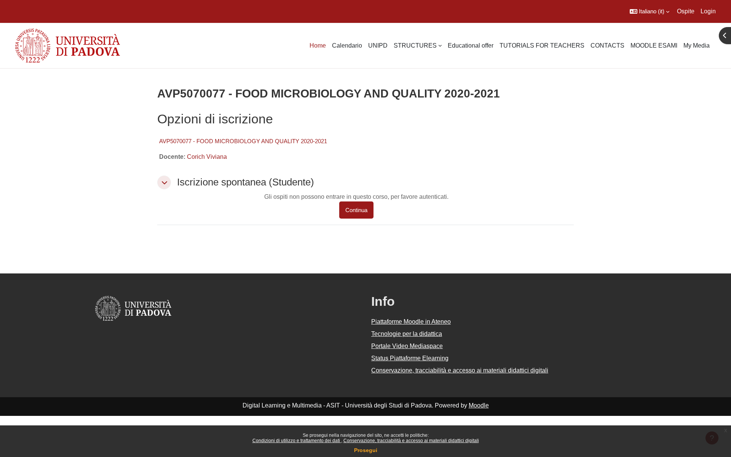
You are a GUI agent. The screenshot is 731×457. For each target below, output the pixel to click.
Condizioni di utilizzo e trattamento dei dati (296, 440)
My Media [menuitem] (696, 45)
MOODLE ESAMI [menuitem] (653, 45)
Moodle (479, 405)
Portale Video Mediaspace (407, 346)
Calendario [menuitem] (347, 45)
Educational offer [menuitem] (470, 45)
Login (708, 11)
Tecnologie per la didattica (406, 334)
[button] (649, 11)
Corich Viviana (207, 156)
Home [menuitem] (318, 45)
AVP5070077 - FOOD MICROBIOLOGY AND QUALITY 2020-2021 (243, 141)
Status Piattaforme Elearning (409, 358)
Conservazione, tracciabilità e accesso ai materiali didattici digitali (411, 440)
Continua (356, 210)
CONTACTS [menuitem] (607, 45)
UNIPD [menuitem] (378, 45)
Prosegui (365, 450)
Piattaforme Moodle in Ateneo (411, 321)
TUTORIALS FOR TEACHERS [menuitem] (542, 45)
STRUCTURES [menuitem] (415, 45)
